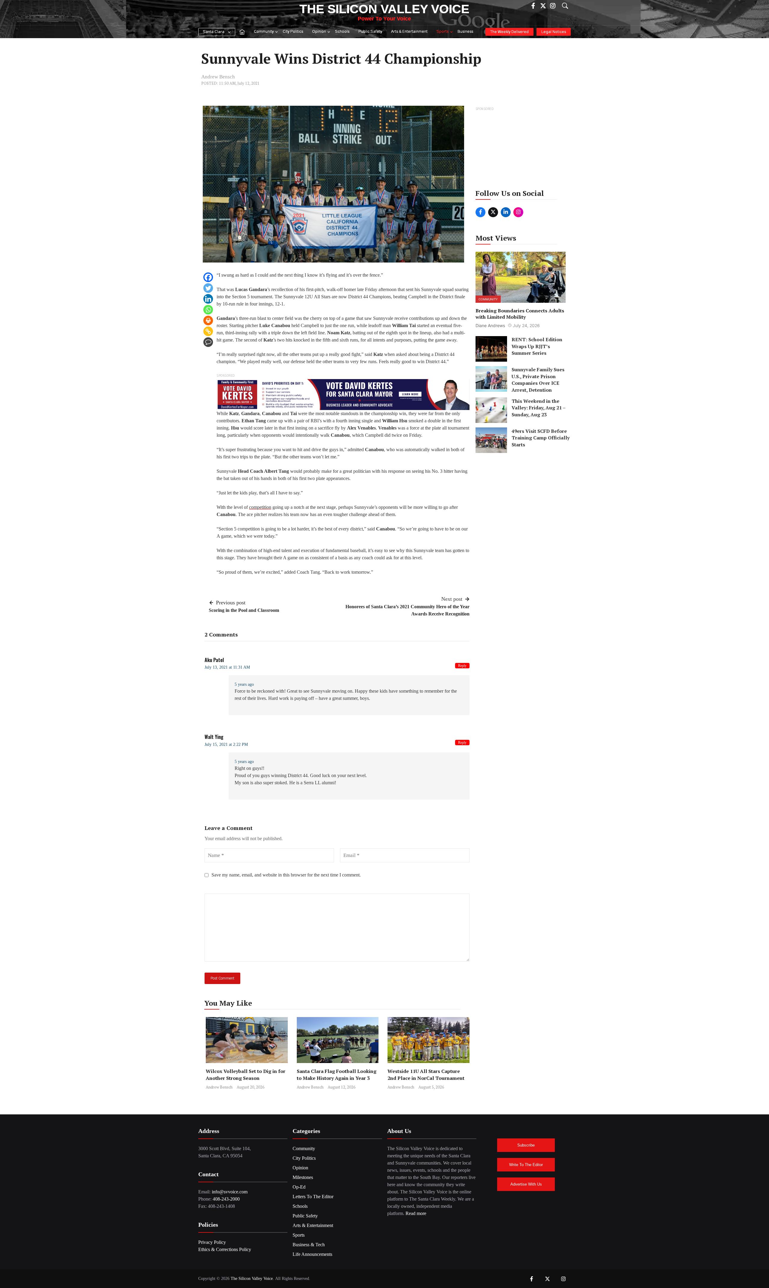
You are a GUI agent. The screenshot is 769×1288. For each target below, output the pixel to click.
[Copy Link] (208, 331)
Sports (442, 32)
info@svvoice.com (230, 1191)
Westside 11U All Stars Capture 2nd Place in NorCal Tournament (427, 1074)
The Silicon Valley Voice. (252, 1278)
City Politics (293, 32)
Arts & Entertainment (409, 32)
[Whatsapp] (208, 309)
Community (264, 32)
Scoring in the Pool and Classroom (244, 610)
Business (465, 32)
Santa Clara (213, 32)
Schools (342, 32)
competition (260, 507)
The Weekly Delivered (509, 32)
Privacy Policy (212, 1242)
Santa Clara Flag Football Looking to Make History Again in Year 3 (336, 1074)
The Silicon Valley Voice (384, 9)
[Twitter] (208, 288)
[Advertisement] (521, 149)
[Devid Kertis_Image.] (343, 394)
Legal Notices (553, 32)
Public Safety (370, 32)
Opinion (319, 32)
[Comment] (208, 342)
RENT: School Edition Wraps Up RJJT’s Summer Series (537, 346)
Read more (416, 1213)
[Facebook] (208, 277)
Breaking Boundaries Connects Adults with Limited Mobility (520, 313)
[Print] (208, 320)
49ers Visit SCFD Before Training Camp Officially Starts (541, 437)
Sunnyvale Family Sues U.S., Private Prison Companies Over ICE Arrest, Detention (538, 379)
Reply (462, 666)
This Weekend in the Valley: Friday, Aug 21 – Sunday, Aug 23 (538, 407)
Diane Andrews (490, 325)
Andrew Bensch (218, 77)
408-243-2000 (226, 1198)
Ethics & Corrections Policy (224, 1249)
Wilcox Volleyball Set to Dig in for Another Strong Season (245, 1074)
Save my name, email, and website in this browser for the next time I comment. (286, 874)
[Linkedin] (208, 299)
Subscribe (526, 1145)
